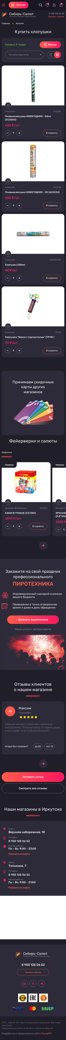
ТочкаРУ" (46, 1033)
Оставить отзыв (33, 776)
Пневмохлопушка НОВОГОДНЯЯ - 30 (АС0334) (32, 192)
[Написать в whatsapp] (24, 983)
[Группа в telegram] (41, 983)
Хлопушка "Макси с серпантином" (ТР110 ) (29, 337)
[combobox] (24, 55)
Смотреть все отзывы (33, 788)
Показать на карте (19, 854)
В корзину (52, 133)
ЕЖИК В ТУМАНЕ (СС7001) (20, 513)
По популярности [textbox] (19, 54)
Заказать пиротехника (33, 619)
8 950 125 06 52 (56, 13)
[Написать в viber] (33, 983)
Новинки (7, 452)
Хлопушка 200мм (15, 264)
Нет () (49, 746)
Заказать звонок (56, 16)
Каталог (20, 23)
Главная (6, 23)
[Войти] (54, 5)
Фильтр (52, 44)
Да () (38, 746)
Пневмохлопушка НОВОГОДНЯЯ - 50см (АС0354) (28, 118)
